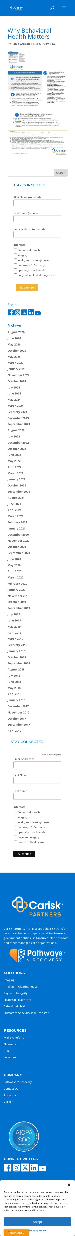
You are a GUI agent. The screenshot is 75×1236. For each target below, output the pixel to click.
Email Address (23, 759)
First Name (20, 775)
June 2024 (14, 393)
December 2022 (18, 442)
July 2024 (14, 387)
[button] (69, 1185)
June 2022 (14, 455)
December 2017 (18, 706)
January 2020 (16, 590)
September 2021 (19, 491)
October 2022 (17, 449)
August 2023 (16, 430)
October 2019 (17, 602)
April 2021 (14, 510)
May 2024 (14, 399)
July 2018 (14, 675)
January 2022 (16, 479)
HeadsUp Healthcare (30, 842)
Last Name (20, 791)
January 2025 (16, 369)
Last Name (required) (27, 213)
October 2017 (17, 718)
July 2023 (14, 436)
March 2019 (15, 639)
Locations (10, 1057)
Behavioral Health (28, 250)
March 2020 (15, 577)
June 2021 (14, 504)
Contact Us (11, 1088)
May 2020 (14, 565)
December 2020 (18, 534)
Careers (9, 1102)
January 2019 (16, 651)
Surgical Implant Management (36, 275)
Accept (37, 1222)
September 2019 (19, 608)
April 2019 (14, 632)
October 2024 (17, 381)
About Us (10, 1095)
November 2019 (18, 596)
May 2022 (14, 461)
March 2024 (15, 406)
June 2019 (14, 620)
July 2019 (14, 614)
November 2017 (18, 712)
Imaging (22, 255)
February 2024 (17, 412)
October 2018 (17, 657)
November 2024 (18, 375)
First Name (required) (27, 197)
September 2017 (19, 724)
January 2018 (16, 700)
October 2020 (17, 547)
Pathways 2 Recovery (31, 265)
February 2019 (17, 645)
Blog (7, 1051)
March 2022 (15, 473)
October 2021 (17, 485)
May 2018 (14, 688)
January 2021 (16, 528)
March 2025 (15, 363)
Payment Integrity (28, 837)
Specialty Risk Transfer (31, 270)
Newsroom (11, 1044)
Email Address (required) (29, 229)
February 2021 (17, 522)
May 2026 (14, 344)
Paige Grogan (21, 44)
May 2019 (14, 626)
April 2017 (14, 731)
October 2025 (17, 350)
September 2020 (19, 553)
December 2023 (18, 418)
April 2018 (14, 694)
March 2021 (15, 516)
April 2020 (14, 571)
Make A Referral (14, 1037)
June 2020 (14, 559)
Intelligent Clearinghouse (33, 260)
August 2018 (16, 669)
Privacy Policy (37, 1230)
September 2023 (19, 424)
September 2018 (19, 663)
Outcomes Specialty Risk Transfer (26, 1013)
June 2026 (14, 338)
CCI (54, 44)
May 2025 (14, 357)
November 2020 (18, 540)
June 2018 (14, 682)
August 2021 (16, 498)
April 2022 (14, 467)
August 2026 (16, 332)
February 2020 (17, 583)
